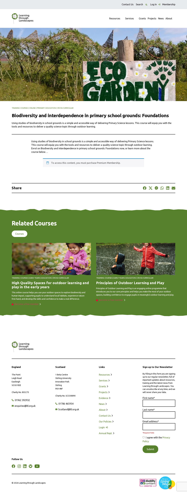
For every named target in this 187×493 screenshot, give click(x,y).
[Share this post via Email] (173, 188)
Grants (142, 18)
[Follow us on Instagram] (19, 466)
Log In (153, 4)
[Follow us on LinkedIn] (25, 466)
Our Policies (105, 421)
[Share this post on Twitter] (150, 188)
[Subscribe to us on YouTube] (37, 466)
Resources (114, 18)
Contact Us (128, 4)
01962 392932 (22, 400)
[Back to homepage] (22, 18)
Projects (152, 18)
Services (129, 18)
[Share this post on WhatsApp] (162, 188)
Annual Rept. (106, 433)
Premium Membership (108, 163)
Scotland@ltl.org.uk (68, 409)
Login (102, 427)
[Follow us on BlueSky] (30, 466)
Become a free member (26, 304)
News (161, 18)
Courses (19, 233)
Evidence (104, 398)
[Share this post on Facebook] (144, 188)
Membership (168, 4)
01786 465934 (65, 403)
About (169, 18)
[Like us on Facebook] (13, 466)
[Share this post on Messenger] (156, 188)
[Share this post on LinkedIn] (167, 188)
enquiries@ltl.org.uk (25, 406)
